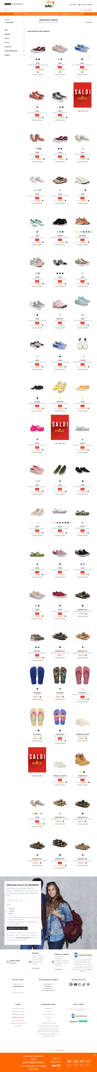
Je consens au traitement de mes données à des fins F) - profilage (23, 923)
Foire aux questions (18, 1020)
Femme (11, 911)
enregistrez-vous (17, 928)
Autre (11, 913)
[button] (59, 77)
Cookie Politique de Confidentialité (48, 1026)
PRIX (6, 30)
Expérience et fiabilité (18, 1011)
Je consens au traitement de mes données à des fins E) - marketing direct (23, 918)
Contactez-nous (18, 986)
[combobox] (14, 22)
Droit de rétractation (48, 1014)
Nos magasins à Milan (18, 1014)
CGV (48, 1020)
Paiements (48, 1009)
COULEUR (8, 47)
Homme (12, 908)
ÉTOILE (7, 38)
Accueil (41, 22)
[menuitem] (14, 30)
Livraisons (48, 1011)
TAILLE (7, 42)
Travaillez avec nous (18, 1017)
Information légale (59, 1050)
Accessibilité (18, 1026)
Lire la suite (12, 963)
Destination (86, 4)
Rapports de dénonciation (18, 1023)
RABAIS (7, 55)
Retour (48, 1017)
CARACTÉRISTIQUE (11, 51)
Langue (72, 4)
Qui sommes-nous (18, 1009)
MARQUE (7, 34)
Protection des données (48, 1023)
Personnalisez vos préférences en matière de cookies (48, 1035)
